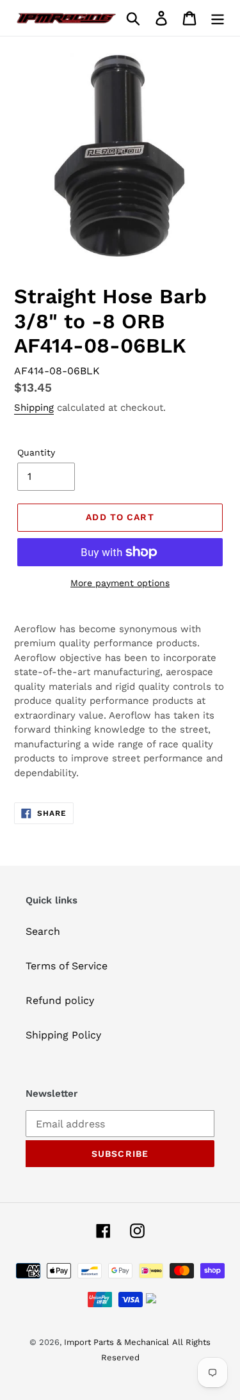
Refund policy (60, 1000)
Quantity (36, 452)
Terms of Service (67, 966)
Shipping (34, 407)
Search (43, 931)
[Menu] (218, 18)
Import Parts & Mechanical (116, 1342)
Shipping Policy (63, 1035)
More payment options (120, 583)
